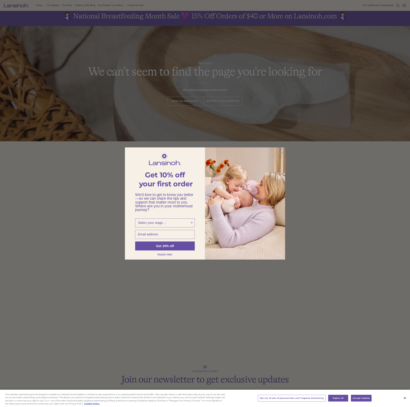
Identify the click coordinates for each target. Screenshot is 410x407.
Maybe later (164, 254)
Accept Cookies (361, 398)
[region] (205, 398)
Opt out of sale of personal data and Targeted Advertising (292, 398)
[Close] (404, 398)
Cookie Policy (92, 403)
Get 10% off (165, 246)
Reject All (338, 398)
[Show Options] (191, 223)
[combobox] (164, 223)
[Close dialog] (281, 151)
